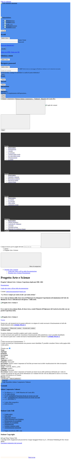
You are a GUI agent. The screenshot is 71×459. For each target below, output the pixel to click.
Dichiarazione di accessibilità (12, 421)
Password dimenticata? (7, 45)
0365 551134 (11, 394)
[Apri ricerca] (30, 107)
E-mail (20, 69)
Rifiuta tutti (15, 328)
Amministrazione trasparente (12, 427)
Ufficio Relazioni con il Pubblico (14, 419)
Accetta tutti (29, 328)
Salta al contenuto (6, 1)
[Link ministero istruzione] (9, 3)
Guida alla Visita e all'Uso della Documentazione (22, 271)
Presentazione (5, 285)
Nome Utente (22, 40)
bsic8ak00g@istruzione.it (23, 396)
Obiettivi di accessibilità (11, 422)
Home (6, 248)
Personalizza (4, 328)
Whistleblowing (9, 424)
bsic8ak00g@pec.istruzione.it (24, 397)
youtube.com (5, 348)
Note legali (7, 416)
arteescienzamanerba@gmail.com (16, 291)
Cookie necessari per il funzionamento (12, 341)
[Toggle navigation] (15, 121)
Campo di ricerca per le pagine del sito (12, 247)
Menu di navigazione (35, 266)
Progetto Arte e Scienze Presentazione (19, 273)
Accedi (3, 30)
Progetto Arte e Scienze (11, 269)
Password (21, 42)
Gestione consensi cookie (11, 426)
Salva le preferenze (15, 378)
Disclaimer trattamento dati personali (11, 443)
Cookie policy (8, 414)
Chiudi (3, 79)
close (2, 130)
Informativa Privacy (10, 417)
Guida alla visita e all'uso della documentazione (14, 288)
